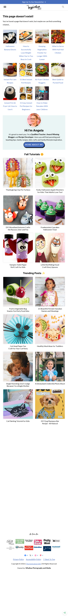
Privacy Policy (18, 559)
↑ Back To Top (49, 559)
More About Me (34, 145)
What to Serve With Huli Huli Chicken (58, 49)
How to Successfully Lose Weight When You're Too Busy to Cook (26, 52)
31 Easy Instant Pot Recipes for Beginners (26, 106)
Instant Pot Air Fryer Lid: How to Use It (10, 106)
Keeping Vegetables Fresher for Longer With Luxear (42, 52)
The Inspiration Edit (33, 564)
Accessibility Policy (33, 559)
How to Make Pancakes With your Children (42, 106)
